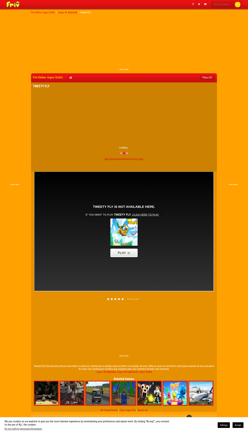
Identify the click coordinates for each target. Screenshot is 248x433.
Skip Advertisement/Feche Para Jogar (124, 159)
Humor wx (142, 410)
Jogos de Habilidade (127, 371)
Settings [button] (224, 425)
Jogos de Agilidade (106, 371)
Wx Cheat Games (109, 410)
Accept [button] (238, 425)
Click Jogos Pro (127, 410)
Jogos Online (145, 371)
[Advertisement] (124, 42)
